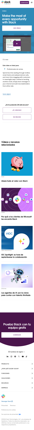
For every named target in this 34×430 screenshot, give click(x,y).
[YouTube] (23, 357)
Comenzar (24, 2)
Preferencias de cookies (8, 410)
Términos (13, 405)
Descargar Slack (6, 401)
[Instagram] (11, 357)
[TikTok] (26, 357)
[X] (19, 357)
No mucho (17, 117)
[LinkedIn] (7, 357)
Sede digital (7, 94)
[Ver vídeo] (17, 44)
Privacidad (4, 405)
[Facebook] (15, 357)
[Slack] (6, 2)
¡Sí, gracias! (16, 110)
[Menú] (31, 2)
